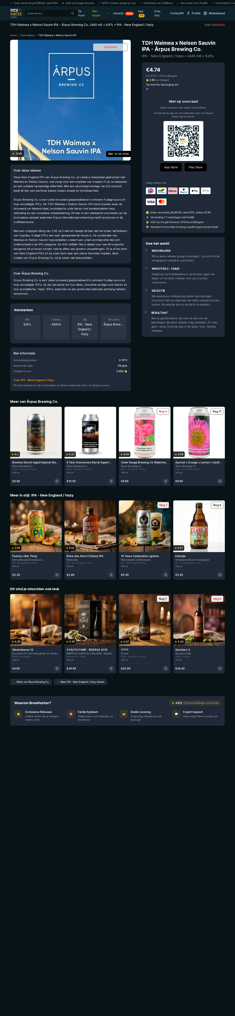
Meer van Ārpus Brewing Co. (31, 681)
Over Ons (157, 13)
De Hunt (81, 13)
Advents (122, 13)
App (140, 13)
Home (13, 35)
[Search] (73, 13)
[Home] (16, 13)
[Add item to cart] (57, 481)
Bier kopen (96, 13)
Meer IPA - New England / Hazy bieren (80, 681)
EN (182, 13)
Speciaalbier (27, 35)
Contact (175, 13)
